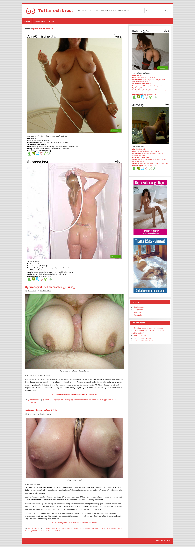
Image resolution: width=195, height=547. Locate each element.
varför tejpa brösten (32, 531)
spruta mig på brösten (105, 400)
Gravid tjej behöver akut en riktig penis (148, 328)
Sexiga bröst (138, 310)
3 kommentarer (33, 400)
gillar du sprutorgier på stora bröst (56, 400)
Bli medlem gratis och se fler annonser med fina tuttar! (74, 394)
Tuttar (51, 21)
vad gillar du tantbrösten (112, 528)
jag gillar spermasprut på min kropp (82, 400)
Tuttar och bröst (55, 10)
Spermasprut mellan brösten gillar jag (50, 287)
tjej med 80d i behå (95, 528)
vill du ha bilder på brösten (50, 531)
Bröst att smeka (140, 336)
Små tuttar (138, 312)
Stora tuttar (138, 315)
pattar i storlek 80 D (63, 528)
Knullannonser (45, 291)
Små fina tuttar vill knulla (143, 341)
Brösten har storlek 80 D (41, 410)
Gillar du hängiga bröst (142, 338)
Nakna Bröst (40, 21)
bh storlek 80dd (49, 528)
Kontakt (27, 21)
